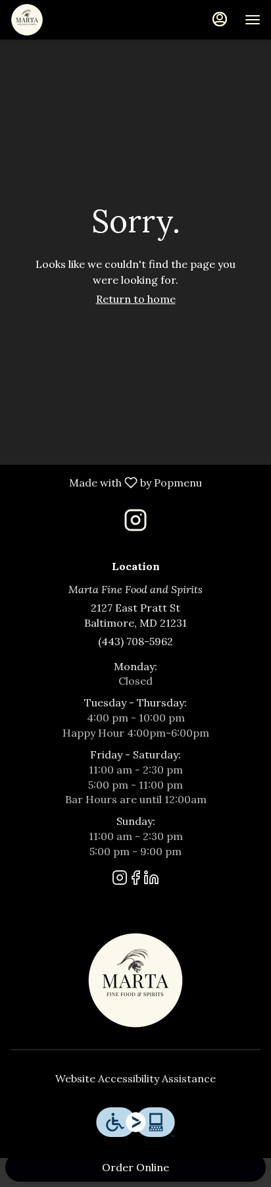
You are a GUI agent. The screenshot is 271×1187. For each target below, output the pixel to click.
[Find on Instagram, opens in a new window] (135, 524)
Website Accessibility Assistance (135, 1078)
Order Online (135, 1167)
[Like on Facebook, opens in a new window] (135, 880)
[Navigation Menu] (252, 20)
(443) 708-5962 (135, 641)
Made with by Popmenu (106, 481)
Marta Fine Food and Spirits (135, 980)
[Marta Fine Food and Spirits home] (70, 19)
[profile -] (220, 19)
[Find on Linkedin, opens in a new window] (151, 880)
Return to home (136, 298)
